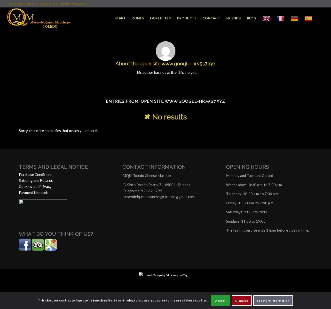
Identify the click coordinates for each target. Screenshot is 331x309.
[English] (266, 18)
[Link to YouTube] (320, 3)
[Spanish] (308, 18)
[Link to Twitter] (313, 3)
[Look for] (319, 18)
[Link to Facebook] (306, 3)
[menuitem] (120, 18)
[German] (294, 18)
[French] (280, 18)
